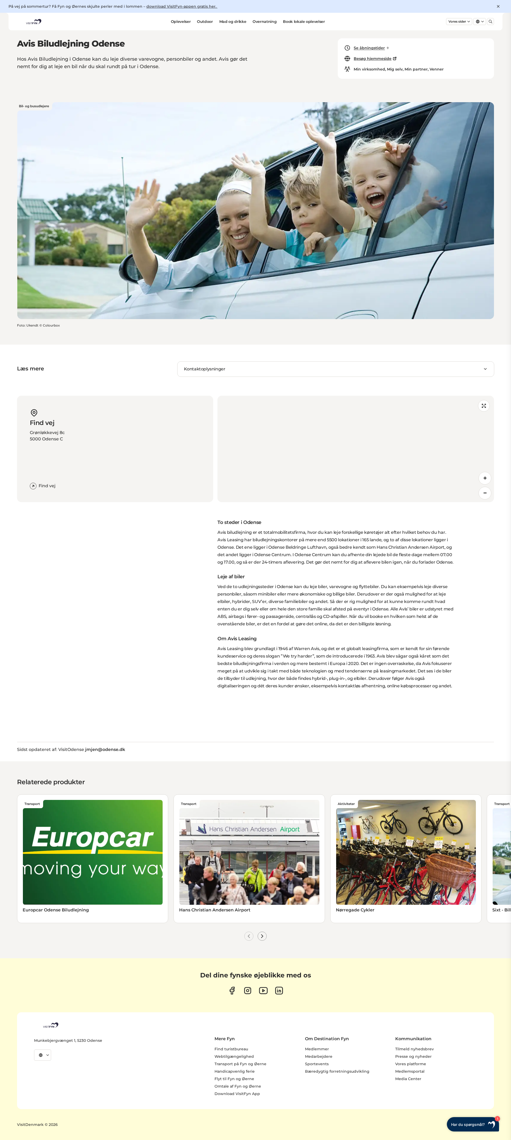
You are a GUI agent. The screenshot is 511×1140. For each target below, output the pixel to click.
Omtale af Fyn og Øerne (238, 1086)
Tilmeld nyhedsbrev (414, 1049)
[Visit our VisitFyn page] (232, 990)
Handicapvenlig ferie (235, 1071)
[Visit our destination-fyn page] (279, 990)
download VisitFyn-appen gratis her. (181, 6)
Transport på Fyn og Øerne (240, 1063)
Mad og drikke (232, 21)
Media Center (408, 1078)
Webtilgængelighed (234, 1056)
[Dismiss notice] (498, 6)
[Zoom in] (485, 478)
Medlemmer (317, 1049)
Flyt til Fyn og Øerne (234, 1078)
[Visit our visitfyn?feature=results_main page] (263, 990)
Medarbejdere (318, 1056)
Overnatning (265, 21)
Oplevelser (181, 21)
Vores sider (457, 21)
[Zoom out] (485, 493)
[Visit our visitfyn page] (247, 990)
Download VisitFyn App (237, 1093)
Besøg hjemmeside (373, 58)
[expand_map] (484, 406)
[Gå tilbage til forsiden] (33, 21)
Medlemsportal (410, 1071)
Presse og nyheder (413, 1056)
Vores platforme (410, 1063)
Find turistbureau (231, 1049)
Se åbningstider (369, 48)
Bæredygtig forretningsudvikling (337, 1071)
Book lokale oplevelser (304, 21)
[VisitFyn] (50, 1025)
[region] (355, 449)
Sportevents (317, 1063)
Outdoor (205, 21)
